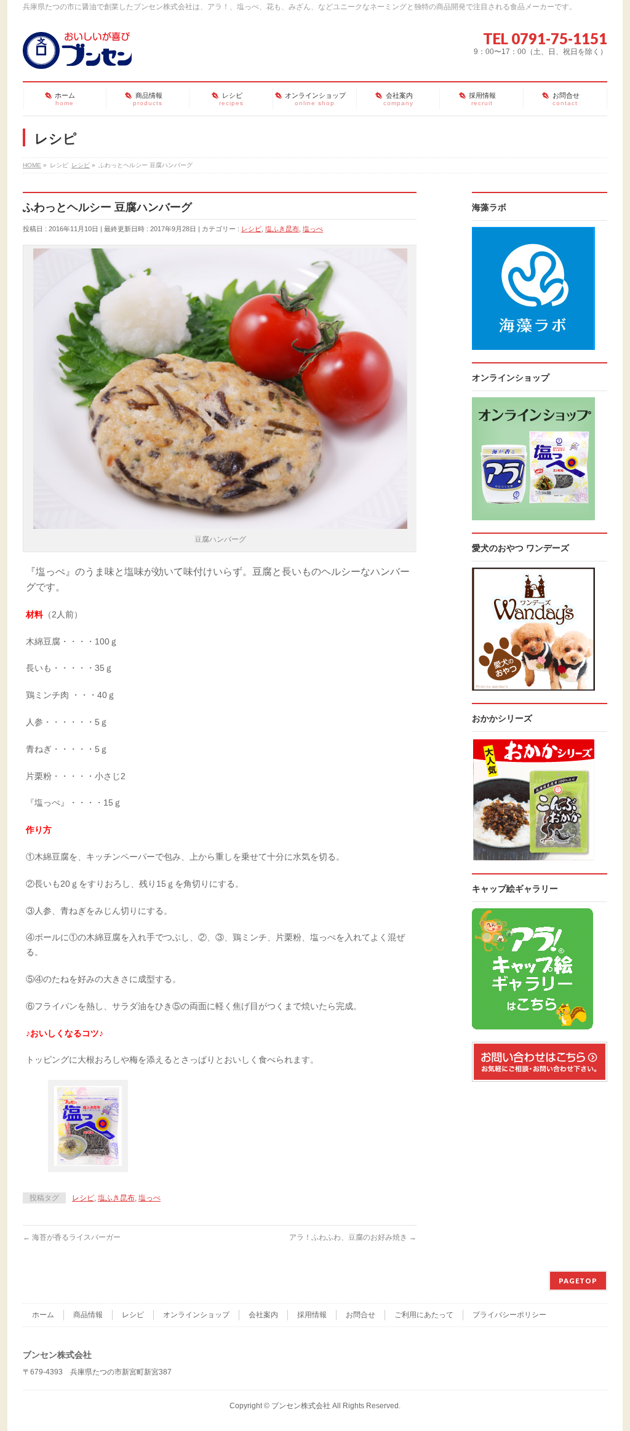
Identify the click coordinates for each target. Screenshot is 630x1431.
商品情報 (88, 1314)
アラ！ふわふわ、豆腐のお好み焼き (353, 1237)
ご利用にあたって (423, 1314)
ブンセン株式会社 (300, 1405)
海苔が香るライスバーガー (72, 1237)
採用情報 (312, 1314)
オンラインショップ (196, 1314)
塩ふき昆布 (282, 228)
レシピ (251, 228)
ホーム (43, 1314)
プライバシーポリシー (509, 1314)
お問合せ (360, 1314)
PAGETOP (578, 1281)
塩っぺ (313, 228)
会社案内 (263, 1314)
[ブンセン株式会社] (77, 55)
